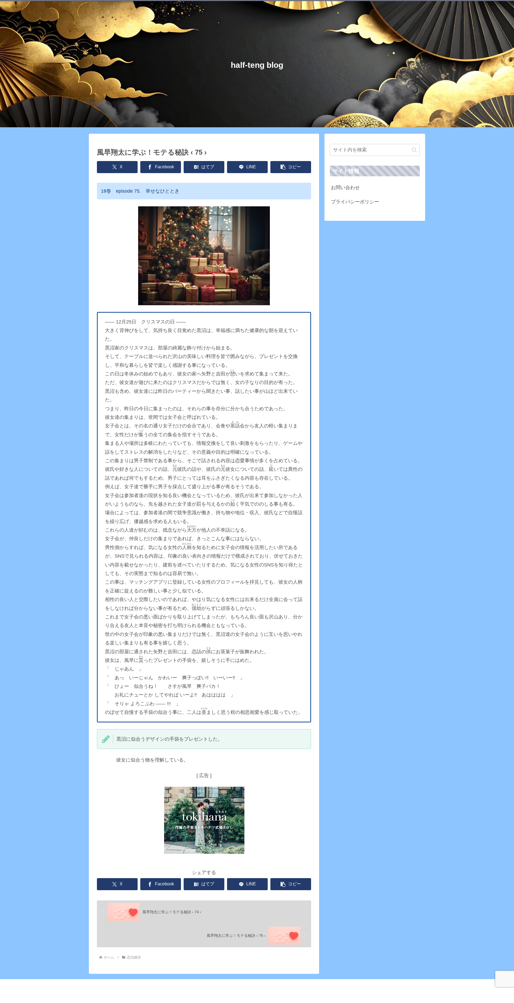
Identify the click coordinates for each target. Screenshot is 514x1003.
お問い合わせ (345, 187)
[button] (290, 167)
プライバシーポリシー (355, 201)
